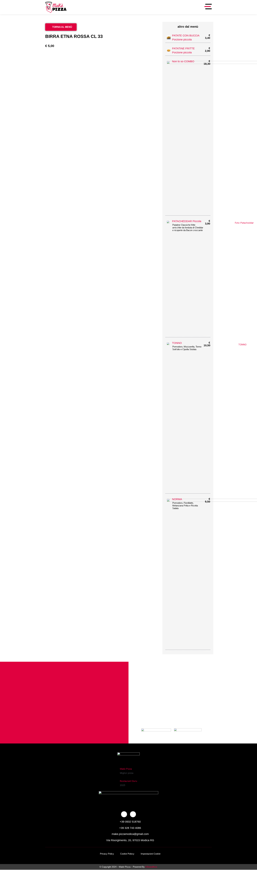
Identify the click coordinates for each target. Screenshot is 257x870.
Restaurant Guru (128, 781)
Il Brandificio (151, 867)
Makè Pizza (126, 768)
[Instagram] (133, 814)
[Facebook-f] (124, 814)
